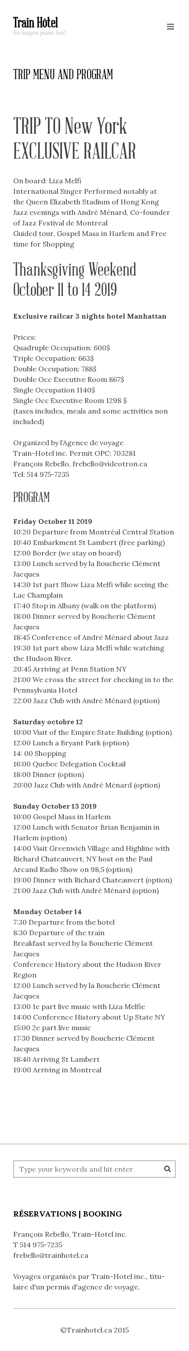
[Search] (167, 1169)
